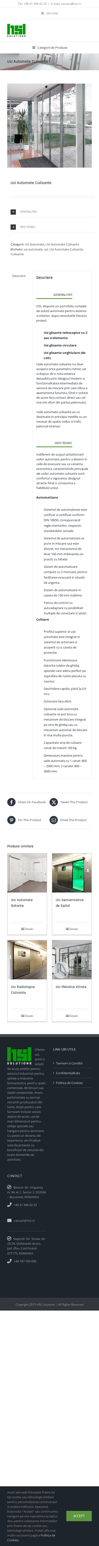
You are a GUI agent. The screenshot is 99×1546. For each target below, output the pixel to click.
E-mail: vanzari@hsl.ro (66, 4)
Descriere (18, 276)
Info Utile (52, 13)
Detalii (29, 929)
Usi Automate (34, 244)
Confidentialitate (68, 1073)
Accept (79, 1516)
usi (46, 249)
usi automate (33, 249)
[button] (53, 212)
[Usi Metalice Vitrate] (72, 959)
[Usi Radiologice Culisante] (27, 959)
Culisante (17, 254)
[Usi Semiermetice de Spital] (72, 873)
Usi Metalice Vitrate (71, 986)
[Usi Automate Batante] (27, 873)
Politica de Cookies (69, 1083)
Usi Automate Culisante (62, 244)
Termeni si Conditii (69, 1063)
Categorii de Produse (52, 47)
